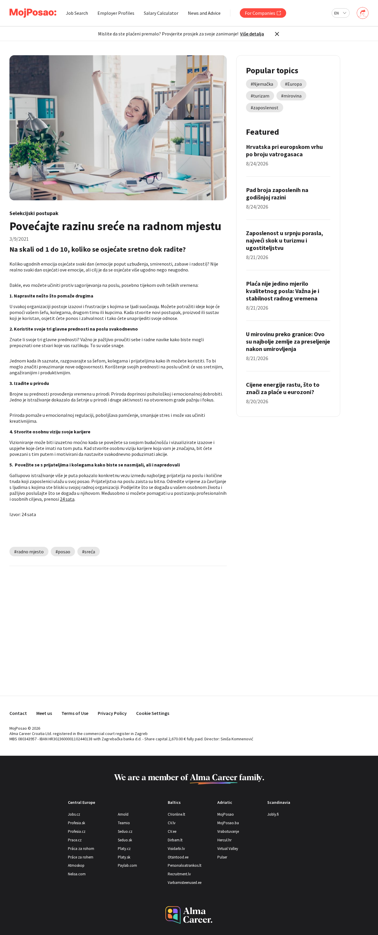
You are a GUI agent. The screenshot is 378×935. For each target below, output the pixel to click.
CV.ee (172, 831)
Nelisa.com (77, 874)
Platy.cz (124, 848)
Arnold (123, 814)
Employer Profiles (115, 13)
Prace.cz (75, 840)
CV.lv (171, 822)
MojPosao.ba (228, 822)
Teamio (124, 822)
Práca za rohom (81, 848)
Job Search (77, 13)
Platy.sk (124, 857)
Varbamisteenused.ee (184, 882)
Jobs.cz (74, 814)
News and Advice (204, 13)
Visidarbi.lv (176, 848)
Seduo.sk (125, 840)
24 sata (67, 499)
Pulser (222, 857)
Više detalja (252, 34)
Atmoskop (76, 865)
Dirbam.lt (175, 840)
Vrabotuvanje (228, 831)
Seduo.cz (125, 831)
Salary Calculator (161, 13)
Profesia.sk (76, 822)
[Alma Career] (189, 915)
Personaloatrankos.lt (184, 865)
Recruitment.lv (179, 874)
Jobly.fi (273, 814)
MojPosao (225, 814)
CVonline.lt (176, 814)
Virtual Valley (227, 848)
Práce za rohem (80, 857)
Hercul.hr (224, 840)
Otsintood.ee (178, 857)
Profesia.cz (76, 831)
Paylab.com (127, 865)
